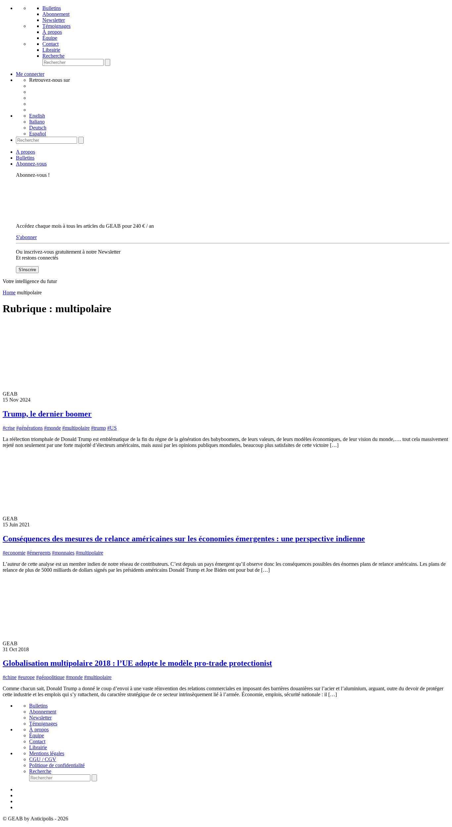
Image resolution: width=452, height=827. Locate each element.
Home (9, 292)
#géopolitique (50, 677)
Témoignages (56, 26)
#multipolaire (76, 428)
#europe (26, 677)
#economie (14, 553)
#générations (29, 428)
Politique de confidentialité (57, 765)
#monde (52, 428)
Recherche (53, 56)
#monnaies (63, 553)
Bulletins (51, 8)
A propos (25, 152)
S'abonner (26, 237)
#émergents (39, 553)
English (37, 116)
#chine (10, 677)
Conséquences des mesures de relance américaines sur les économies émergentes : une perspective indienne (184, 538)
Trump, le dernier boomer (47, 414)
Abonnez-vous (31, 164)
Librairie (51, 50)
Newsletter (53, 20)
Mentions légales (46, 753)
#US (112, 428)
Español (37, 133)
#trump (98, 428)
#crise (9, 428)
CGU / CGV (42, 759)
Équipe (49, 38)
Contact (50, 44)
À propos (52, 32)
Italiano (37, 121)
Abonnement (55, 14)
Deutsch (37, 127)
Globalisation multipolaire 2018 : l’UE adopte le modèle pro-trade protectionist (137, 663)
